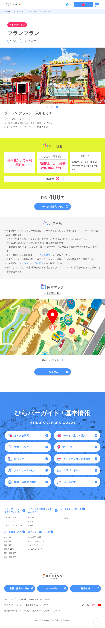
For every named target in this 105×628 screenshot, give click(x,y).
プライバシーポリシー (13, 605)
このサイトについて (52, 610)
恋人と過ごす (9, 541)
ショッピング (65, 518)
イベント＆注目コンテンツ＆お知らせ (41, 510)
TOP (8, 11)
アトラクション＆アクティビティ (26, 11)
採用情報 (85, 588)
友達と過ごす (9, 537)
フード (62, 514)
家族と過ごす (9, 545)
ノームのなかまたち (35, 549)
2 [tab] (51, 107)
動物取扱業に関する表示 (39, 599)
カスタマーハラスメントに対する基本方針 (22, 610)
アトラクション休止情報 (32, 263)
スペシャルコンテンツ (39, 531)
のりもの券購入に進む (52, 206)
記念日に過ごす (10, 556)
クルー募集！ (52, 588)
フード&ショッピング (71, 508)
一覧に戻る (52, 371)
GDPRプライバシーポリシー (38, 605)
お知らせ (31, 525)
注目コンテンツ (33, 521)
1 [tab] (47, 107)
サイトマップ (10, 599)
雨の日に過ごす (10, 552)
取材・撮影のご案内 (19, 588)
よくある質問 (43, 255)
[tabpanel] (52, 76)
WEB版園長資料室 (34, 537)
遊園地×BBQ (9, 549)
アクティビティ (10, 521)
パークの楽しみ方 (13, 531)
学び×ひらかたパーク (36, 545)
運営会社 (22, 599)
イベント (31, 517)
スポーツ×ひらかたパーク (37, 541)
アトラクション (10, 517)
